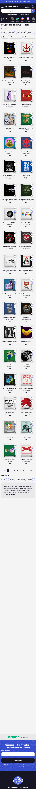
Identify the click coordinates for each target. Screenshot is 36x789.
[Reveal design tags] (15, 53)
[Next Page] (31, 470)
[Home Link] (11, 6)
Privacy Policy (23, 764)
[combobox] (16, 11)
